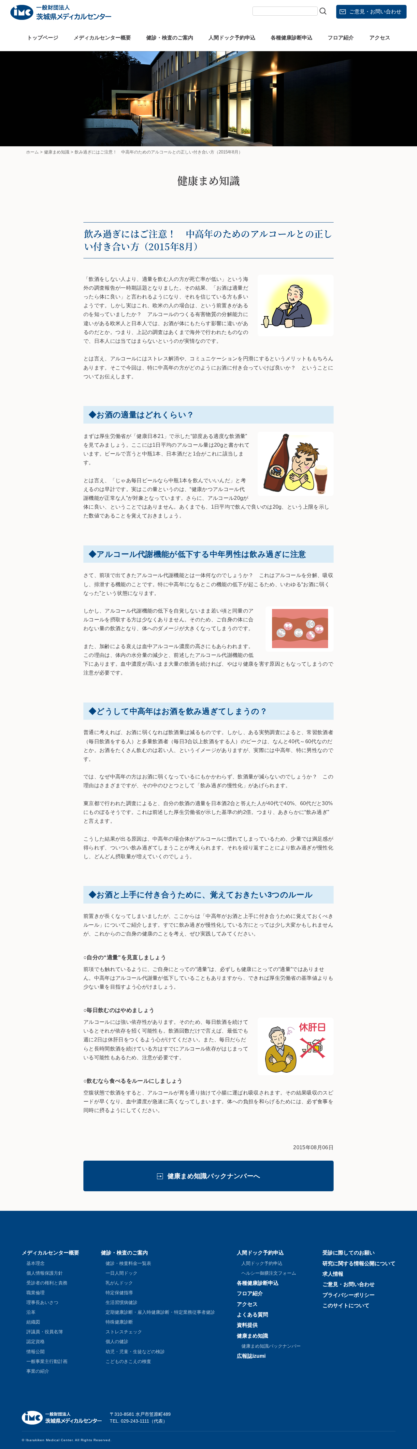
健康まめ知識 (252, 1336)
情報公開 (35, 1351)
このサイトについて (346, 1305)
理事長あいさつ (42, 1302)
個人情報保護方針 (44, 1273)
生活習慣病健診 (121, 1302)
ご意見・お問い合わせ (375, 11)
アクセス (379, 37)
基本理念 (35, 1263)
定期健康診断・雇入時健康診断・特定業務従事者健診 (160, 1312)
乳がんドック (119, 1282)
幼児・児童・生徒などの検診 (135, 1351)
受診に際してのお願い (349, 1252)
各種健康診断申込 (291, 37)
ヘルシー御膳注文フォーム (268, 1273)
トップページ (42, 37)
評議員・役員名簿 (44, 1331)
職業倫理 (35, 1292)
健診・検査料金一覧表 (128, 1263)
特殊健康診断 (119, 1322)
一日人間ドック (121, 1273)
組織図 (33, 1322)
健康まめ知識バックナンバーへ (213, 1176)
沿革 (31, 1312)
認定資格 (35, 1341)
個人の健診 (117, 1341)
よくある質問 (252, 1314)
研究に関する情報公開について (359, 1263)
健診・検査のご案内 (169, 37)
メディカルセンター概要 (102, 37)
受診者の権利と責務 (46, 1282)
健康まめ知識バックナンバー (271, 1346)
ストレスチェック (124, 1331)
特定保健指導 (119, 1292)
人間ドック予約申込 (231, 37)
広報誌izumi (251, 1356)
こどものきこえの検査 (128, 1361)
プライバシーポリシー (349, 1295)
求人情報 (333, 1274)
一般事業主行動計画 (46, 1361)
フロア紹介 (341, 37)
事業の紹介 (37, 1371)
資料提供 (247, 1325)
